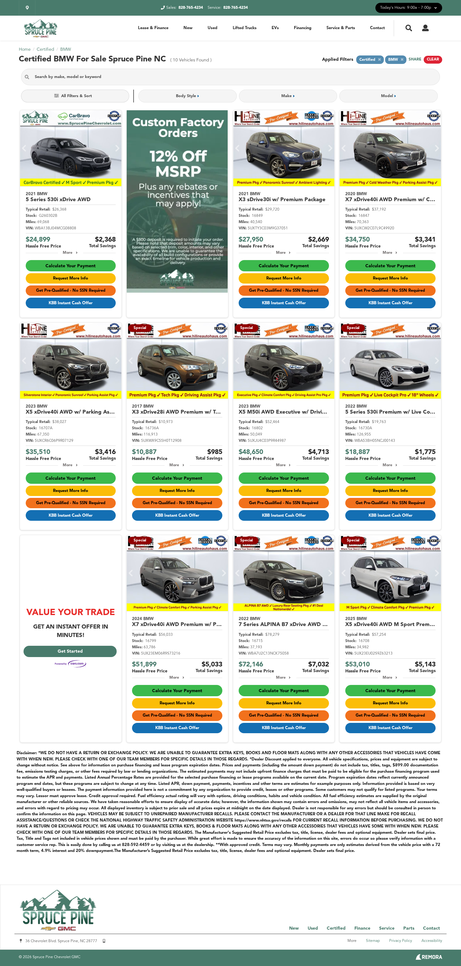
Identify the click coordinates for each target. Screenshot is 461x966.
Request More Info (70, 278)
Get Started (70, 651)
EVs (275, 28)
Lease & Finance (153, 28)
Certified (336, 928)
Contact (377, 28)
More (67, 253)
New (188, 28)
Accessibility (431, 941)
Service (387, 928)
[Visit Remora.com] (429, 958)
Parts (408, 928)
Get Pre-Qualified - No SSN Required (70, 291)
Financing (302, 28)
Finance (362, 928)
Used (212, 28)
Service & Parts (340, 28)
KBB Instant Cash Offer (71, 303)
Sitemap (373, 941)
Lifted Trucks (245, 28)
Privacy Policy (400, 941)
